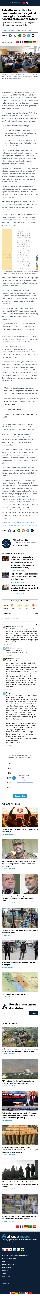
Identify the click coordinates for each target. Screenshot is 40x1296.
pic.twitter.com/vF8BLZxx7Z (13, 410)
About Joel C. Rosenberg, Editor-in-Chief (15, 1255)
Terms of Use (6, 1277)
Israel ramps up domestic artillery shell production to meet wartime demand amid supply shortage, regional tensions (20, 1150)
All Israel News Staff (8, 30)
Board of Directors (8, 1264)
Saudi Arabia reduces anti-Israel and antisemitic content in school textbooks (24, 588)
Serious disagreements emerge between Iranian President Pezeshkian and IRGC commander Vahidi (19, 898)
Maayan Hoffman (7, 967)
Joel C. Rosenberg (7, 1120)
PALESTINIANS (32, 525)
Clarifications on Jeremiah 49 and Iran (15, 994)
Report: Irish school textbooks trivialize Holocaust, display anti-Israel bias (24, 576)
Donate (4, 1274)
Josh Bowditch (6, 997)
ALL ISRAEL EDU (14, 522)
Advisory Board (7, 1267)
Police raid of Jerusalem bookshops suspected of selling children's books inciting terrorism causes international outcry (22, 562)
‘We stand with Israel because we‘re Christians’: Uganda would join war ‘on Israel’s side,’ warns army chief (19, 864)
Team (3, 1261)
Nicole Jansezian (7, 834)
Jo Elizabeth (6, 935)
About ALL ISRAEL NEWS (9, 1258)
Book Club (5, 1271)
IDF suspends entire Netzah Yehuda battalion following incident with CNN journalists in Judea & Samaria (20, 1184)
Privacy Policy (6, 1280)
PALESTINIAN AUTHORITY (18, 525)
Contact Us (5, 1283)
